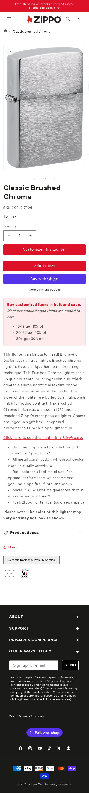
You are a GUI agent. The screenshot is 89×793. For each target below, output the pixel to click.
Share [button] (13, 547)
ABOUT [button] (16, 617)
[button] (9, 19)
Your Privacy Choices (26, 716)
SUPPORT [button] (19, 628)
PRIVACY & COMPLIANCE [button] (34, 640)
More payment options (44, 290)
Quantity (9, 226)
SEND (70, 665)
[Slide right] (55, 179)
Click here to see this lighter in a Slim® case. (43, 437)
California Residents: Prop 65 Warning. (31, 560)
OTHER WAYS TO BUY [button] (30, 651)
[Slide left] (34, 179)
